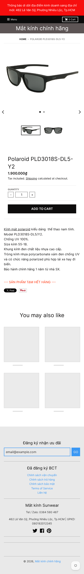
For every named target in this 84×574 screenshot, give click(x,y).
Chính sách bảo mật (42, 483)
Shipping (31, 178)
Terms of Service (42, 488)
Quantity (13, 189)
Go (75, 452)
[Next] (79, 112)
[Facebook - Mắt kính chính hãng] (42, 530)
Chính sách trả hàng (42, 479)
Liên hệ (42, 492)
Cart (72, 19)
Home (22, 39)
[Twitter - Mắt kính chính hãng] (35, 530)
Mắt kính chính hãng (42, 28)
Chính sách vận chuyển (42, 475)
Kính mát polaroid (17, 229)
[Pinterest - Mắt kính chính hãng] (49, 530)
